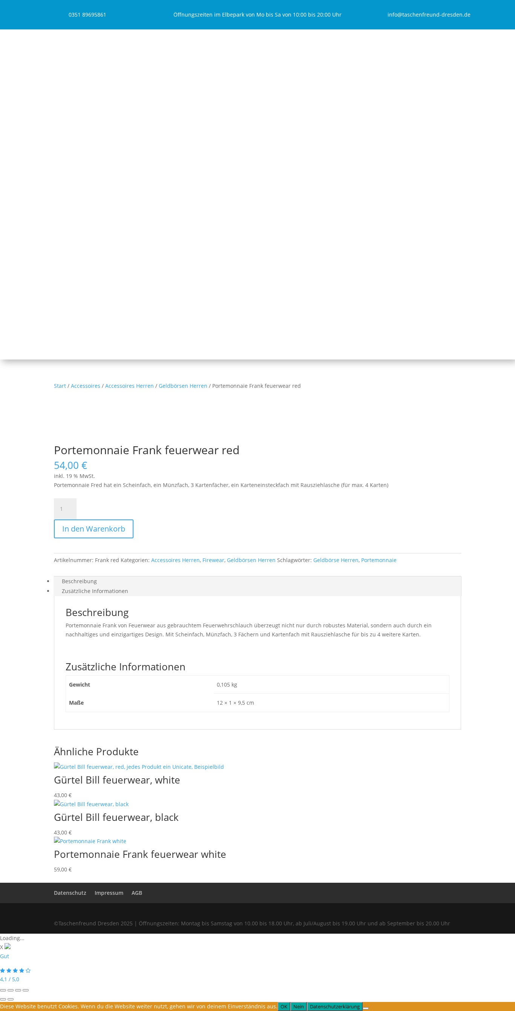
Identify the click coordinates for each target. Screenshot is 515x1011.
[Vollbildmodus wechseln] (11, 990)
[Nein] (366, 1008)
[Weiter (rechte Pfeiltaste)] (11, 999)
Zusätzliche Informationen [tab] (95, 591)
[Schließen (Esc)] (26, 990)
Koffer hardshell (174, 243)
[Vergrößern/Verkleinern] (3, 990)
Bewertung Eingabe (178, 319)
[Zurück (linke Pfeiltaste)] (3, 999)
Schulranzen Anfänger (187, 102)
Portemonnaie (379, 560)
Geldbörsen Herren (183, 385)
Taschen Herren (173, 64)
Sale (153, 300)
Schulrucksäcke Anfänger (190, 140)
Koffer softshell (172, 233)
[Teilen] (18, 990)
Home (155, 34)
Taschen (158, 44)
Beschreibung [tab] (79, 581)
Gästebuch (167, 309)
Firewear (213, 560)
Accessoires (163, 262)
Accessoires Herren (177, 281)
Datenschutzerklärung (335, 1006)
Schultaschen (165, 82)
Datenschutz (70, 892)
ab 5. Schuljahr (172, 187)
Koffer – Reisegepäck (174, 223)
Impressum (109, 892)
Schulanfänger (171, 92)
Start (60, 385)
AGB (137, 892)
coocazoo (170, 196)
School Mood (180, 121)
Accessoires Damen (177, 271)
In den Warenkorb (93, 529)
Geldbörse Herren (336, 560)
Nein (298, 1006)
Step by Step (180, 111)
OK (283, 1006)
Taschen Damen (173, 54)
